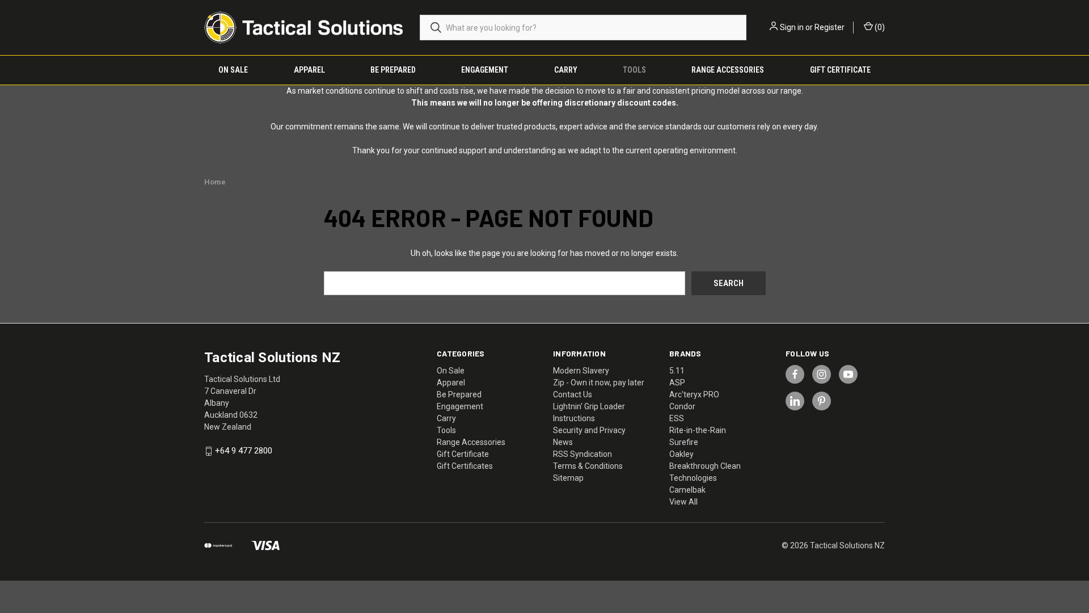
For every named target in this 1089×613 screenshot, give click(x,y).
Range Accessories (727, 69)
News (563, 442)
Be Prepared (393, 69)
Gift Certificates (465, 466)
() (879, 27)
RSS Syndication (582, 454)
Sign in (792, 27)
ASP (677, 382)
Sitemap (568, 477)
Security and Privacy (589, 430)
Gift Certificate (840, 69)
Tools (634, 69)
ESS (676, 418)
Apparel (309, 69)
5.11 (677, 370)
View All (683, 501)
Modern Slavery (581, 370)
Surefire (683, 442)
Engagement (484, 69)
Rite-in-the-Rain (697, 430)
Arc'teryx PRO (694, 394)
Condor (682, 406)
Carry (565, 69)
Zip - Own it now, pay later (598, 382)
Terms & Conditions (588, 466)
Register (829, 27)
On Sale (233, 69)
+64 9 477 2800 (243, 451)
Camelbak (687, 489)
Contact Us (572, 394)
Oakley (681, 454)
